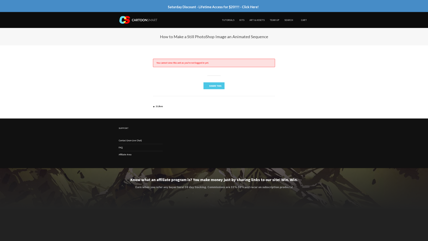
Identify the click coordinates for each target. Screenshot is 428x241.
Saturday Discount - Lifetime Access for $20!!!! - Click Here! (213, 6)
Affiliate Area (125, 154)
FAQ (121, 147)
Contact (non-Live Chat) (130, 140)
